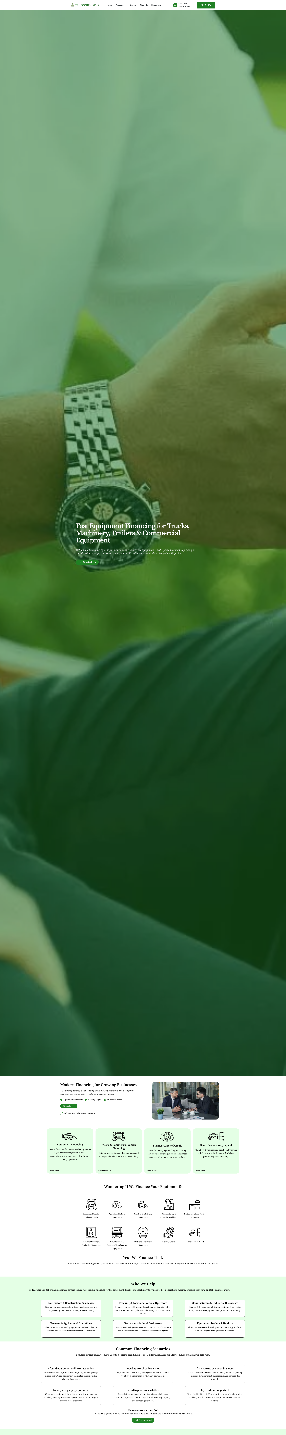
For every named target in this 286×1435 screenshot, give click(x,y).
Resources (156, 5)
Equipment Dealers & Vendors (215, 1323)
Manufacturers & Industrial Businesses (214, 1303)
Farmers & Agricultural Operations (71, 1323)
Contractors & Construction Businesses (71, 1303)
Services (119, 5)
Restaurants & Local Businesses (143, 1323)
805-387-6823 (184, 6)
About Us (144, 5)
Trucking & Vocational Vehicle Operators (143, 1303)
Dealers (132, 5)
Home (109, 5)
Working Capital (169, 1242)
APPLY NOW (206, 5)
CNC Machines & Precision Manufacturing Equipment (117, 1245)
